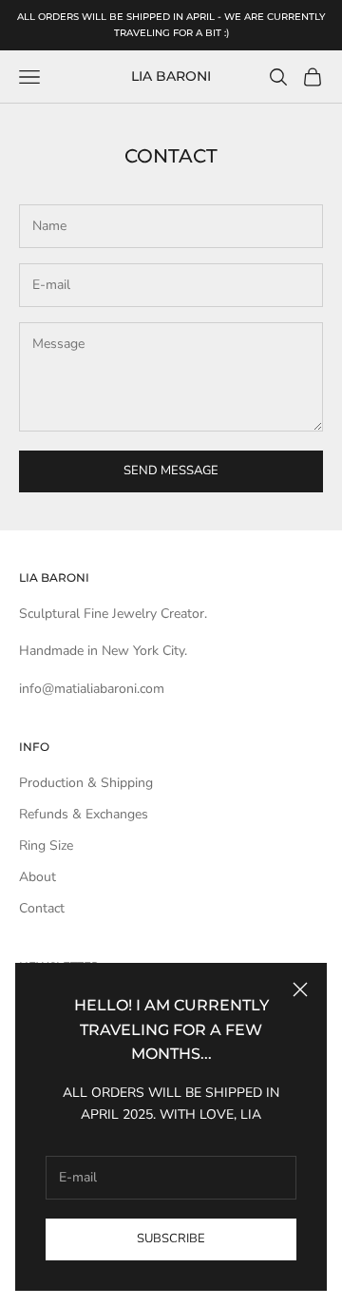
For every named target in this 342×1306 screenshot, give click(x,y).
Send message (171, 470)
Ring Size (46, 845)
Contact (42, 908)
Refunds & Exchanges (83, 814)
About (37, 877)
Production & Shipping (86, 783)
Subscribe (171, 1238)
